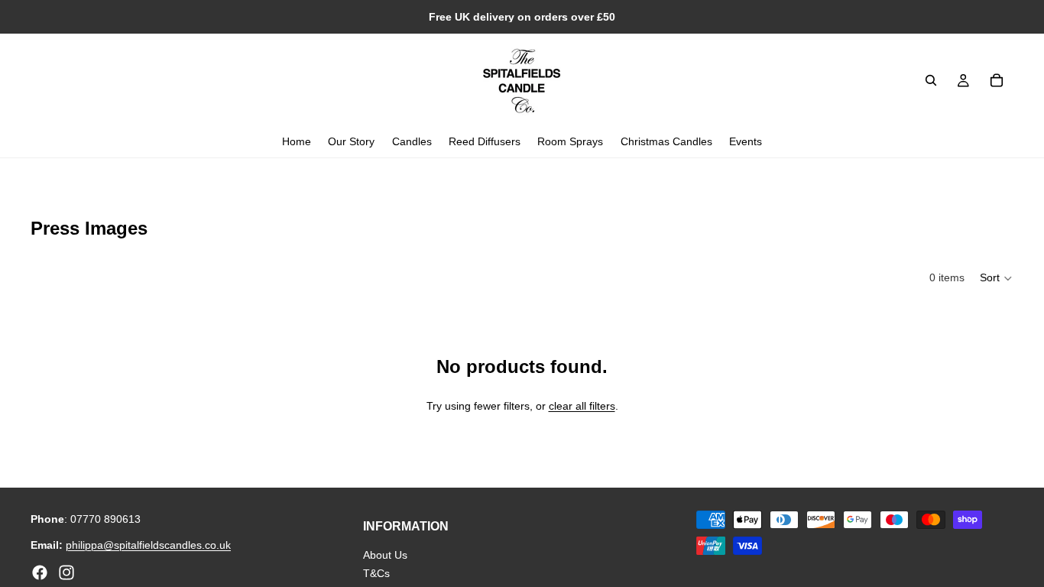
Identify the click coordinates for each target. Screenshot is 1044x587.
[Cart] (996, 80)
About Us (385, 555)
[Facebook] (40, 572)
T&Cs (376, 573)
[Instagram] (66, 572)
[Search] (931, 80)
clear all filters (582, 406)
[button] (996, 278)
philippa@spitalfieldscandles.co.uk (148, 545)
